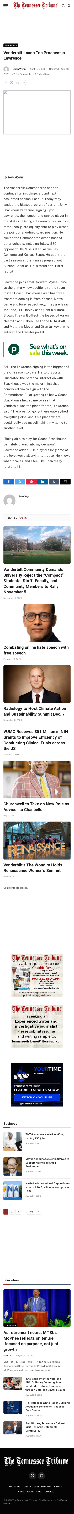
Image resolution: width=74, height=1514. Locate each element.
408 (31, 1211)
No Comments (23, 74)
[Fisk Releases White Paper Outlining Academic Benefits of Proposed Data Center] (12, 1407)
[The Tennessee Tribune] (35, 5)
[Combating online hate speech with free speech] (37, 623)
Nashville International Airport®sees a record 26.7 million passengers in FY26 (47, 1187)
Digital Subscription (37, 1487)
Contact (50, 1492)
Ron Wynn (20, 69)
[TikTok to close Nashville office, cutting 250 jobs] (12, 1141)
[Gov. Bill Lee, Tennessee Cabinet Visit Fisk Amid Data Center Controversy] (12, 1427)
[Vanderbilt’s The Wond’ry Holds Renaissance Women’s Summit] (37, 840)
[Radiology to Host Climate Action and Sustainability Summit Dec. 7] (37, 684)
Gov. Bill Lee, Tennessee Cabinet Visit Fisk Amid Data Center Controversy (45, 1427)
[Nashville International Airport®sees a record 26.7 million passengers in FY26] (12, 1190)
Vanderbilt (11, 45)
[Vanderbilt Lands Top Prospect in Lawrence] (37, 112)
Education (10, 1325)
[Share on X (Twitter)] (11, 82)
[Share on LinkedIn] (17, 82)
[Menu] (5, 5)
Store (58, 1487)
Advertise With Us (29, 1492)
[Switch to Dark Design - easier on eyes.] (63, 5)
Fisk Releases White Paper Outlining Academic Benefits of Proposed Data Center (47, 1406)
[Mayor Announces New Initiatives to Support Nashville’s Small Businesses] (12, 1166)
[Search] (69, 5)
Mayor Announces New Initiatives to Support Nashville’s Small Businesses (47, 1162)
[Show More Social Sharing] (24, 82)
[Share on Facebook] (6, 82)
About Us (14, 1487)
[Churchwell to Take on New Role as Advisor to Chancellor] (37, 779)
